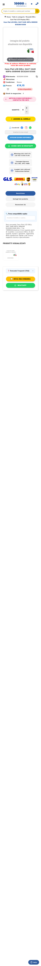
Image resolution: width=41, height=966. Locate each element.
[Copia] (37, 76)
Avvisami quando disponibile (20, 137)
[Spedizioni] (20, 181)
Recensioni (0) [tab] (20, 204)
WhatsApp (22, 285)
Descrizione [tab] (20, 193)
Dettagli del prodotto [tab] (20, 199)
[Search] (37, 11)
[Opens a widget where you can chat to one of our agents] (33, 962)
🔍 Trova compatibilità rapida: (16, 214)
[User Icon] (31, 4)
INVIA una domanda (20, 279)
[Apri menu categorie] (4, 4)
